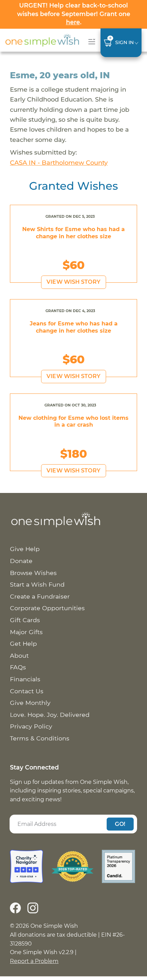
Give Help (25, 548)
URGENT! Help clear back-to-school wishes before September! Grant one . (73, 14)
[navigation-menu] (90, 42)
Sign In (124, 42)
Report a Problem (34, 961)
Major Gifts (26, 631)
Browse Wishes (33, 572)
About (19, 655)
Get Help (23, 643)
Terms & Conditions (39, 738)
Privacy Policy (31, 726)
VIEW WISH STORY (73, 282)
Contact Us (26, 691)
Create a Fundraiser (40, 596)
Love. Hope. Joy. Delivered (50, 714)
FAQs (18, 667)
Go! (120, 823)
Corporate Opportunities (47, 608)
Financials (25, 679)
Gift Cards (25, 620)
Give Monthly (30, 702)
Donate (21, 560)
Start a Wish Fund (37, 584)
